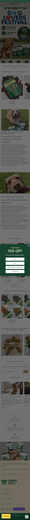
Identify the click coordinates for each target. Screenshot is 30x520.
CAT (15, 263)
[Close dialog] (29, 246)
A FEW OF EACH (15, 271)
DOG (15, 259)
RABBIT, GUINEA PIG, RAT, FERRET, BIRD (15, 267)
